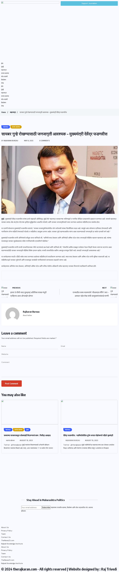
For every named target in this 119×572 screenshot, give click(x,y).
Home (3, 112)
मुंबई (2, 67)
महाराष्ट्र (4, 70)
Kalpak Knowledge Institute (12, 544)
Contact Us (6, 537)
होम (2, 63)
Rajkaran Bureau (73, 440)
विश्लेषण (3, 80)
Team (3, 534)
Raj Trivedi (109, 569)
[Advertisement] (59, 476)
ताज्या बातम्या (5, 73)
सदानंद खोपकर (10, 440)
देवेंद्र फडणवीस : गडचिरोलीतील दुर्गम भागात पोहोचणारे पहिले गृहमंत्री (88, 435)
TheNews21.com (7, 540)
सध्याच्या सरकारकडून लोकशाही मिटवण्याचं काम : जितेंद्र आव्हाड (27, 435)
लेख (2, 83)
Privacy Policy (6, 531)
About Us (5, 527)
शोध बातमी (4, 76)
